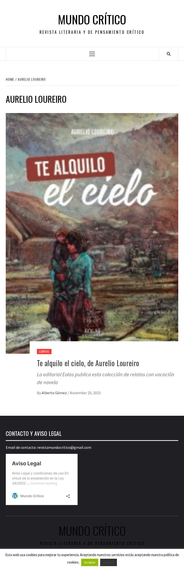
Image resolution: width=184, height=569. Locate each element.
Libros (44, 351)
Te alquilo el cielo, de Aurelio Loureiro (88, 363)
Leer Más (108, 562)
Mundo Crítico (92, 19)
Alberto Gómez (55, 392)
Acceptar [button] (89, 562)
